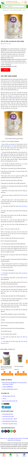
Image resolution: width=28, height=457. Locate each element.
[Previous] (1, 364)
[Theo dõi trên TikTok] (5, 431)
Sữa (24, 10)
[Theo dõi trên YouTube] (14, 431)
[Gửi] (25, 6)
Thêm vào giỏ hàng (7, 374)
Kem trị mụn (19, 438)
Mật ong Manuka (10, 144)
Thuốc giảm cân (12, 438)
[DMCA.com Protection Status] (5, 403)
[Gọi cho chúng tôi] (11, 431)
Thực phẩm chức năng (16, 10)
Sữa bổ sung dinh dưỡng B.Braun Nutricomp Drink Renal (6, 367)
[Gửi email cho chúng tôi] (8, 431)
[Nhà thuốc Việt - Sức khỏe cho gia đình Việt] (10, 2)
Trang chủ (5, 10)
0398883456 (10, 386)
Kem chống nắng (16, 440)
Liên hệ (6, 69)
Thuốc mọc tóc (3, 438)
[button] (22, 2)
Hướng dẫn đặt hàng (8, 414)
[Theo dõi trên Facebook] (2, 431)
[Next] (27, 364)
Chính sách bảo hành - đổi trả (10, 418)
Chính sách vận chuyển (8, 416)
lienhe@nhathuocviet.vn (12, 389)
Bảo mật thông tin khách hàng (10, 421)
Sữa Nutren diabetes (18, 366)
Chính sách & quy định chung (10, 423)
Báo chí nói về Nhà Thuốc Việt (10, 401)
